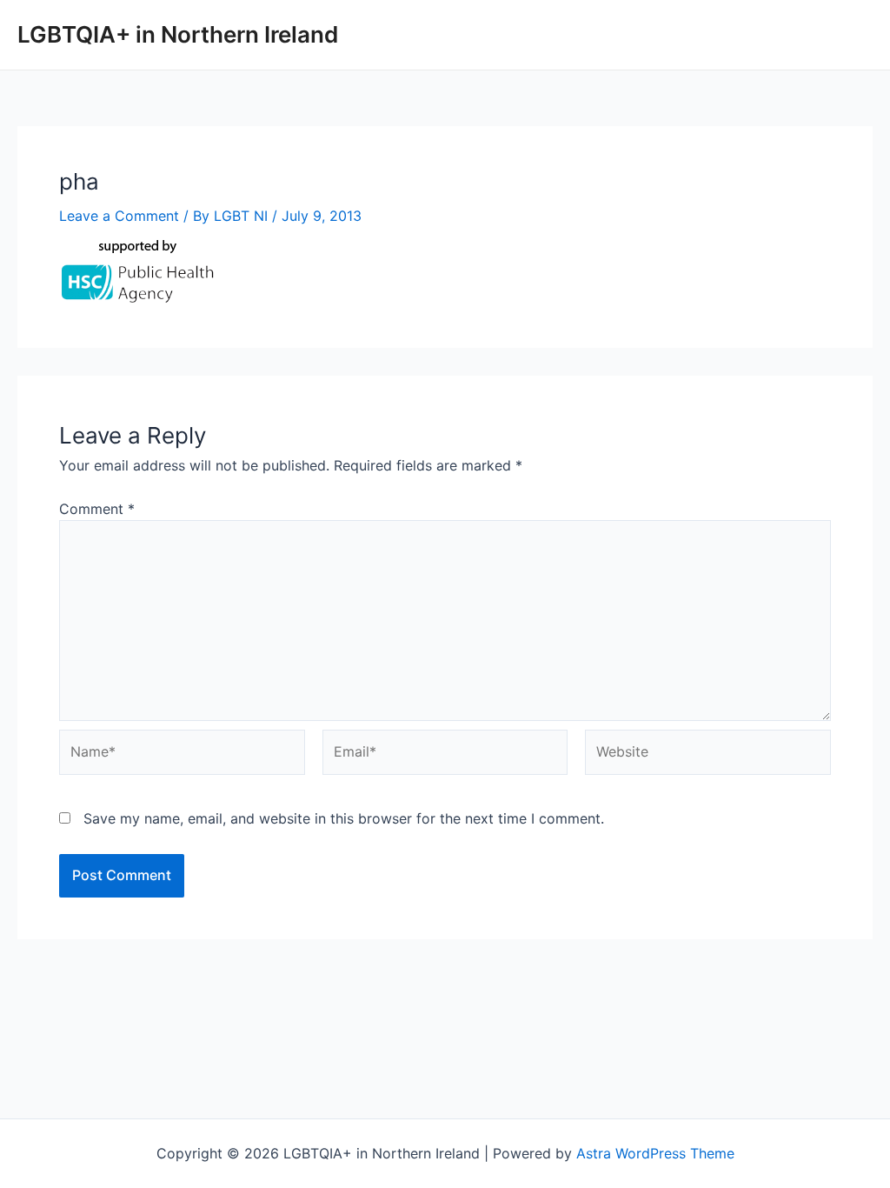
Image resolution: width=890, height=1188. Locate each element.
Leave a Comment (119, 215)
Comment (97, 508)
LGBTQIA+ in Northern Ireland (177, 34)
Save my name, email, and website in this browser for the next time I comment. (343, 818)
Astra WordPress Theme (655, 1153)
